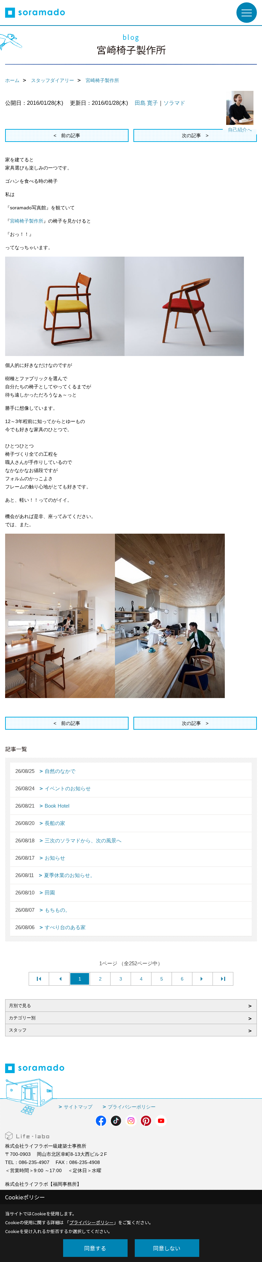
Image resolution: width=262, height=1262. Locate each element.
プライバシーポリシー (132, 1107)
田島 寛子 (146, 103)
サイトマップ (78, 1107)
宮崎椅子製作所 (26, 221)
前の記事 (70, 135)
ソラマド (174, 103)
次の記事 (191, 135)
